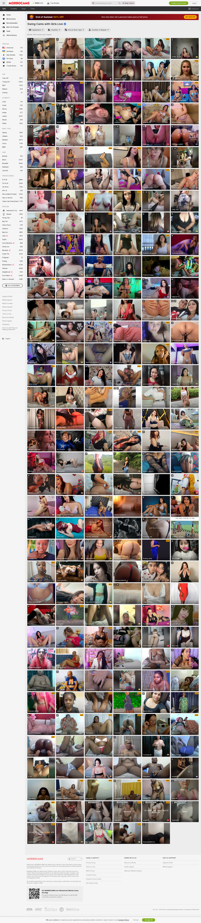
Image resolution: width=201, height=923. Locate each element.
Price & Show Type (75, 30)
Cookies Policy (91, 875)
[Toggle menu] (3, 3)
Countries (54, 30)
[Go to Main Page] (19, 3)
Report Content (7, 303)
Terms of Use (6, 314)
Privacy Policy (7, 310)
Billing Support (7, 300)
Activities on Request (99, 30)
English (73, 859)
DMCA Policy (90, 871)
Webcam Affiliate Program (133, 871)
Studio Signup (7, 321)
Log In (194, 3)
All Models (5, 324)
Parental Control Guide (93, 879)
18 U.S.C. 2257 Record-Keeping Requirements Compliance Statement (176, 909)
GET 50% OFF (190, 17)
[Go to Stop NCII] (73, 909)
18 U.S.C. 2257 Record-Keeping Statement (10, 328)
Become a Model (8, 317)
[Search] (119, 3)
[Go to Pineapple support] (61, 909)
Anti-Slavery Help (92, 883)
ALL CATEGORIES (14, 285)
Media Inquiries (7, 307)
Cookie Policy (123, 920)
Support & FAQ (7, 296)
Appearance (36, 30)
